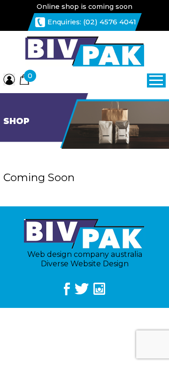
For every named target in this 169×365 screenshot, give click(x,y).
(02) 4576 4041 (109, 21)
